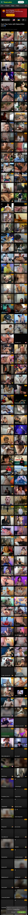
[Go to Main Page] (8, 2)
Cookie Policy (16, 909)
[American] (14, 20)
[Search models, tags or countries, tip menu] (26, 5)
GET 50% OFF (10, 15)
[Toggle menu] (1, 2)
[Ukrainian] (19, 20)
